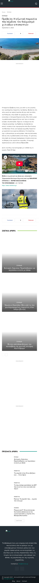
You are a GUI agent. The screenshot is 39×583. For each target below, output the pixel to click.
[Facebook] (17, 569)
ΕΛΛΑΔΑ (9, 12)
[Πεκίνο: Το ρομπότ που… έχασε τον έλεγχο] (7, 499)
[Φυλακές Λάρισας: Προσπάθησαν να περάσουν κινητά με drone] (19, 253)
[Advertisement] (19, 84)
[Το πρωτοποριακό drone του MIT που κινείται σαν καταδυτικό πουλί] (7, 486)
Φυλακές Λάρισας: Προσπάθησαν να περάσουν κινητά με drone (19, 269)
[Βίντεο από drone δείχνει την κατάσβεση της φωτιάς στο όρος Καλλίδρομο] (19, 331)
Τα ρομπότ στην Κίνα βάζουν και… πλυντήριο (24, 474)
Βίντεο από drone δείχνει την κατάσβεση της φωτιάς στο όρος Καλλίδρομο (19, 346)
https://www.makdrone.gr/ (9, 185)
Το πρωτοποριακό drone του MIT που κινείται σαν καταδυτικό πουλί (25, 487)
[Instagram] (22, 569)
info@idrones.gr (23, 564)
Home (3, 12)
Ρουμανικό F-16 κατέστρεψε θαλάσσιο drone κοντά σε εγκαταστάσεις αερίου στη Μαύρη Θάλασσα (24, 512)
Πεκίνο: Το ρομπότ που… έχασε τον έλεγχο (25, 500)
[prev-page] (3, 354)
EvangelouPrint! (9, 578)
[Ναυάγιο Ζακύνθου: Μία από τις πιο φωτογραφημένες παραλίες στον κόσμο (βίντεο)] (19, 292)
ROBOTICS (17, 470)
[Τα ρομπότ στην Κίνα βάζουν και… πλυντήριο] (7, 473)
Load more (19, 520)
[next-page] (6, 354)
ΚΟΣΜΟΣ (16, 507)
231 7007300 (19, 183)
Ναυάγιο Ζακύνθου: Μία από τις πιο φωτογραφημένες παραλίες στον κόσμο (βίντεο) (19, 307)
